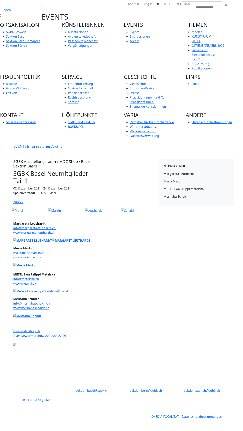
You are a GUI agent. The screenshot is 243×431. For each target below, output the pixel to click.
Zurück (18, 202)
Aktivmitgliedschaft (82, 36)
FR (164, 4)
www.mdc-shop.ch (26, 331)
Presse (135, 93)
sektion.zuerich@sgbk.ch (202, 390)
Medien (197, 32)
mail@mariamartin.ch (28, 253)
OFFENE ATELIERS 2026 (208, 45)
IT (170, 4)
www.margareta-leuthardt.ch (34, 232)
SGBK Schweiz (16, 32)
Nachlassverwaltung (144, 136)
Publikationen (202, 68)
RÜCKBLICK (76, 127)
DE (158, 4)
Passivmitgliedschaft (83, 41)
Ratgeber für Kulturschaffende (152, 122)
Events (134, 32)
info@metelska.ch (26, 279)
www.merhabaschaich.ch (31, 308)
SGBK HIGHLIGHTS (81, 122)
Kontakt (134, 4)
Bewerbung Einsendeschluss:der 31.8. (204, 54)
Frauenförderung (80, 84)
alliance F (12, 84)
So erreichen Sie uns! (21, 122)
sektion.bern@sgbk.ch (146, 390)
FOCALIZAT (171, 416)
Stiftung (74, 102)
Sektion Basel (15, 36)
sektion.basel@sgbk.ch (92, 390)
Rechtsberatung (79, 97)
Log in (148, 4)
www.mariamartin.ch (28, 257)
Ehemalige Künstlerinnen (148, 106)
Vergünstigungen (80, 45)
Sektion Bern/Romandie (23, 41)
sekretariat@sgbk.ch (36, 400)
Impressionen (140, 36)
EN (177, 4)
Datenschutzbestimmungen (212, 122)
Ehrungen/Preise (142, 88)
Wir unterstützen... (143, 127)
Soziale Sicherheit (80, 88)
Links (195, 84)
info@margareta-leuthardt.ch (34, 228)
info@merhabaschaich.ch (31, 303)
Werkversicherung (143, 131)
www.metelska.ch (26, 283)
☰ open (5, 10)
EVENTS (20, 146)
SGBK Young (200, 64)
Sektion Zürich (16, 45)
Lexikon (11, 93)
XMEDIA (156, 416)
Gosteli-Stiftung (17, 88)
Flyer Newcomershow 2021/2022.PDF (39, 336)
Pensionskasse (78, 93)
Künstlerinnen (78, 32)
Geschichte (138, 84)
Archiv (134, 41)
